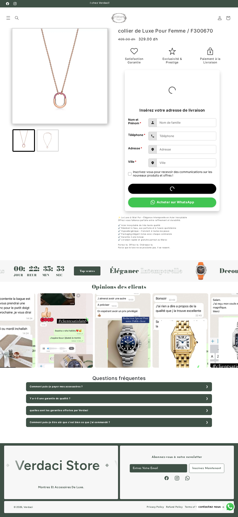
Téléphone (136, 135)
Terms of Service (195, 506)
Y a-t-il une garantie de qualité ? (50, 398)
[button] (8, 18)
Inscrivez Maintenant (206, 468)
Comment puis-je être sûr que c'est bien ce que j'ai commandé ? (70, 422)
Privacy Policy (155, 506)
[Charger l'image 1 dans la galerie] (24, 140)
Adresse (135, 148)
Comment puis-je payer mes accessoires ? (56, 386)
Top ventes (71, 271)
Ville (132, 161)
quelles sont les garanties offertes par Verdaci (59, 410)
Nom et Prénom (134, 121)
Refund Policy (174, 506)
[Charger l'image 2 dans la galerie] (48, 140)
